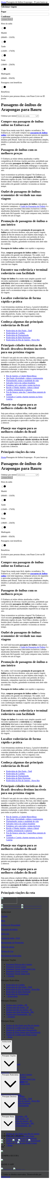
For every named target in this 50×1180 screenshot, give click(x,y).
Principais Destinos (9, 1097)
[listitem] (11, 905)
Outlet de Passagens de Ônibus (32, 206)
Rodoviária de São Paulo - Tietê (19, 331)
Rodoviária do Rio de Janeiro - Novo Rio (23, 340)
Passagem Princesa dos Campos (19, 964)
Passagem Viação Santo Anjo (18, 974)
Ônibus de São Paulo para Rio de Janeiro (22, 1025)
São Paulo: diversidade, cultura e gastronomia (24, 378)
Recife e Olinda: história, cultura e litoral (22, 387)
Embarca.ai (5, 1177)
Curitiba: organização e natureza (19, 390)
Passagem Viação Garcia (16, 967)
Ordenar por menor (9, 116)
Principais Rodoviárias (10, 1075)
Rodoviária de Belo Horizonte (18, 337)
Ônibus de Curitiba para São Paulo (20, 1028)
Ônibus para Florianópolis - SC (18, 1014)
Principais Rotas (8, 1117)
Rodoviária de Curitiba (15, 333)
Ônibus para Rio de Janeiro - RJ (19, 1010)
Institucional (6, 1042)
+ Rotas (9, 1037)
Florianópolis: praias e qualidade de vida (22, 380)
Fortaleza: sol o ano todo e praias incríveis (23, 385)
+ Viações (10, 976)
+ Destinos (10, 1017)
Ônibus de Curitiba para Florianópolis (21, 1030)
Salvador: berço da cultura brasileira (20, 383)
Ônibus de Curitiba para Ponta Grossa (21, 1035)
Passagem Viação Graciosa (17, 971)
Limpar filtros (7, 19)
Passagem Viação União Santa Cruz (20, 969)
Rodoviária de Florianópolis (17, 335)
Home (3, 2)
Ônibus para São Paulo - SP (17, 1007)
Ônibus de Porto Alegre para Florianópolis (23, 1032)
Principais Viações (9, 1056)
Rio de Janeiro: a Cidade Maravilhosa (21, 376)
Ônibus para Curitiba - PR (16, 1005)
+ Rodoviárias (12, 996)
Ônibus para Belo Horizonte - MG (20, 1012)
